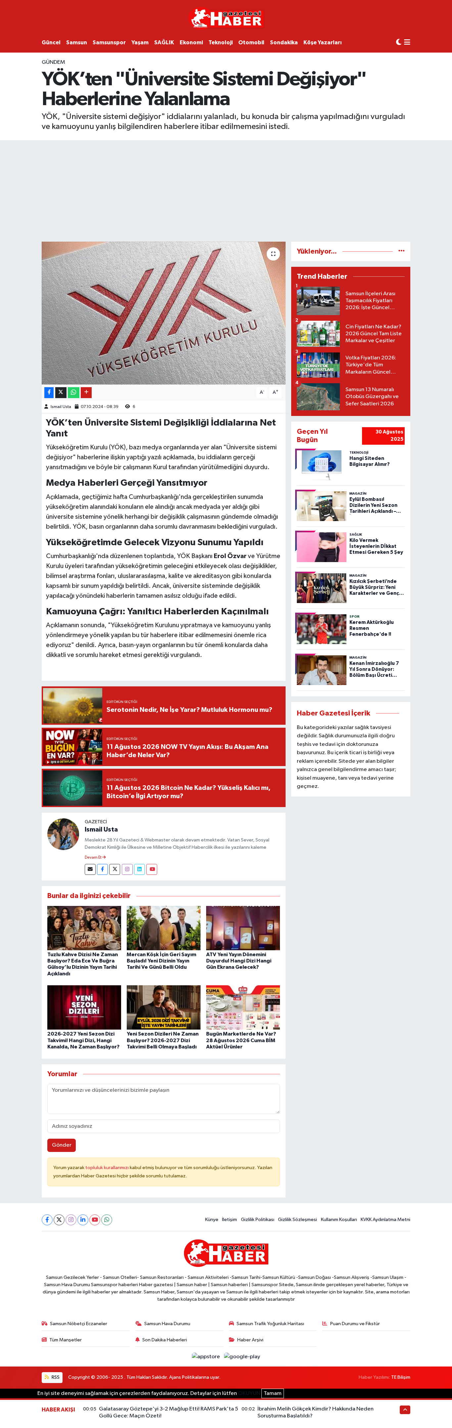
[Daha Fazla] (86, 392)
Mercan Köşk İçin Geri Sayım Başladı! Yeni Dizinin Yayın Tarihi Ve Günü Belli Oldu (161, 961)
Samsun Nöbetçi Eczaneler (78, 1323)
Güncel (51, 42)
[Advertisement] (226, 189)
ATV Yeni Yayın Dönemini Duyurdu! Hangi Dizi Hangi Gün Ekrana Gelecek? (238, 961)
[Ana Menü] (407, 43)
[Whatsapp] (106, 1219)
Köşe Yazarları (322, 42)
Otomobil (251, 42)
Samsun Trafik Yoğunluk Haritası (270, 1323)
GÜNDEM (53, 62)
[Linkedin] (139, 869)
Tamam (273, 1393)
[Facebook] (102, 869)
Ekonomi (191, 42)
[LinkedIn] (82, 1219)
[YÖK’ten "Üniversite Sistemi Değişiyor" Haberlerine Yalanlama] (164, 313)
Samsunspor (109, 42)
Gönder (61, 1145)
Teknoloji (220, 42)
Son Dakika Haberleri (164, 1339)
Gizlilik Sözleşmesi (297, 1219)
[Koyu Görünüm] (398, 42)
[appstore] (207, 1356)
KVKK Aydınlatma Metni (385, 1219)
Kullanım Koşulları (339, 1219)
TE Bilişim (400, 1377)
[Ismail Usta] (63, 834)
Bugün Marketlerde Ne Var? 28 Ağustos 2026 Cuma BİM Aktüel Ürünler (241, 1040)
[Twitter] (114, 869)
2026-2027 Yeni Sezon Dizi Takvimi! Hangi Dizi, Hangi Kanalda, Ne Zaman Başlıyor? (83, 1040)
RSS (55, 1377)
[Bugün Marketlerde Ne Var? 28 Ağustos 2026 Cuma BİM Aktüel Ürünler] (243, 1007)
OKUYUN (249, 1393)
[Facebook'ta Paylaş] (49, 392)
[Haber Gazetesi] (226, 18)
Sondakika (284, 42)
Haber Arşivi (250, 1339)
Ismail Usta (61, 407)
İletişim (229, 1219)
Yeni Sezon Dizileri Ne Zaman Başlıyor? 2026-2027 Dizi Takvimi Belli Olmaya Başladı (163, 1040)
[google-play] (242, 1356)
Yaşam (140, 42)
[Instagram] (127, 869)
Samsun (76, 42)
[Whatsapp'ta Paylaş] (73, 392)
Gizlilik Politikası (257, 1219)
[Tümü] (401, 251)
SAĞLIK (164, 42)
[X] (59, 1219)
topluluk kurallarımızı (107, 1167)
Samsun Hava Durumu (167, 1323)
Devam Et (93, 858)
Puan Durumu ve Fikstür (355, 1323)
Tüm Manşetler (65, 1339)
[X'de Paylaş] (61, 392)
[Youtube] (151, 869)
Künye (211, 1219)
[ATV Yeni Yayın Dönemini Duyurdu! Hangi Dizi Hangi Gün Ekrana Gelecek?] (243, 928)
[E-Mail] (90, 869)
